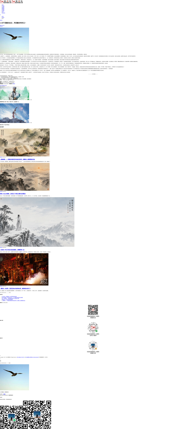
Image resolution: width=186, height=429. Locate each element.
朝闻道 (14, 83)
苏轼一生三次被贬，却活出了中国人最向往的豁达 (13, 193)
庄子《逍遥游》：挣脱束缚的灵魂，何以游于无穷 (10, 298)
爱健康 (3, 8)
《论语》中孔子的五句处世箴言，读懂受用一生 (12, 249)
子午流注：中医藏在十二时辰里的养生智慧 (9, 296)
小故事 (3, 6)
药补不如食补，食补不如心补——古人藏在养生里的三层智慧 (12, 297)
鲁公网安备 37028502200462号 (34, 357)
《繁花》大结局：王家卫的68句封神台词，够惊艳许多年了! (15, 288)
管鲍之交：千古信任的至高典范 (7, 299)
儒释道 (3, 7)
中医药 (3, 9)
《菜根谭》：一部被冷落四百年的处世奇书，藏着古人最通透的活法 (17, 159)
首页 (2, 4)
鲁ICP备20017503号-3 (20, 357)
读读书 (3, 5)
